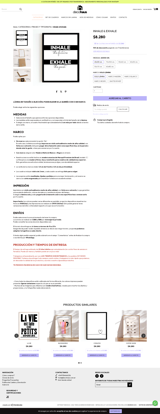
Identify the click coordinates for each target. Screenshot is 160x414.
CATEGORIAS (38, 17)
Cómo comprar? (8, 375)
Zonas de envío (8, 378)
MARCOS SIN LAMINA (69, 17)
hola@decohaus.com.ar (67, 378)
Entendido (116, 411)
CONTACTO (123, 17)
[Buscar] (20, 9)
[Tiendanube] (12, 406)
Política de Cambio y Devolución (14, 382)
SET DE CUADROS (52, 17)
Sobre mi (5, 385)
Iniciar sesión (147, 9)
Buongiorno (63, 343)
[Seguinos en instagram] (97, 376)
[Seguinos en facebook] (101, 376)
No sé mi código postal (100, 114)
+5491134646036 (64, 375)
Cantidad (97, 87)
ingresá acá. (132, 405)
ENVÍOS (113, 17)
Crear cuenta (137, 9)
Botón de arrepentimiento (148, 405)
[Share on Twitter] (61, 91)
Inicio (15, 27)
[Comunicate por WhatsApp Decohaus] (155, 403)
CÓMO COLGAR (102, 17)
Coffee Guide (131, 343)
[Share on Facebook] (56, 91)
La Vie (29, 343)
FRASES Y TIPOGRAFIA (42, 27)
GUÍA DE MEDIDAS (86, 17)
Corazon (97, 343)
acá (49, 222)
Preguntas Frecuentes (10, 380)
